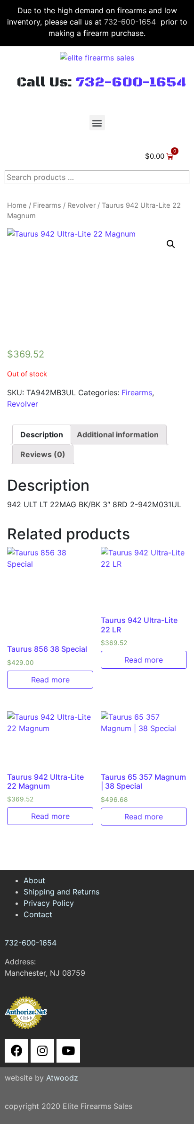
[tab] (41, 434)
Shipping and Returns (61, 891)
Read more (50, 679)
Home (17, 205)
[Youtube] (68, 1051)
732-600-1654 (130, 21)
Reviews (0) (42, 454)
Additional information (118, 434)
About (34, 880)
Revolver (81, 205)
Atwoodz (62, 1077)
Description (41, 434)
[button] (97, 122)
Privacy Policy (49, 903)
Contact (38, 914)
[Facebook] (16, 1051)
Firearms (47, 205)
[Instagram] (42, 1051)
